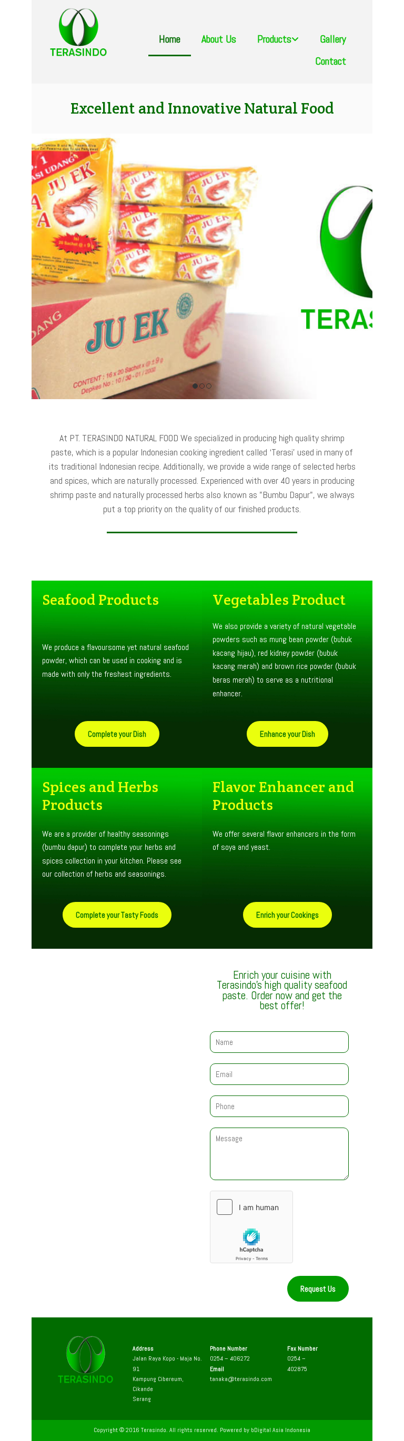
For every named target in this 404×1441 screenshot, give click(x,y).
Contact (330, 62)
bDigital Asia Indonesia (280, 1430)
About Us (218, 40)
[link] (278, 45)
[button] (117, 734)
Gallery (333, 40)
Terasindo (153, 1430)
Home (169, 40)
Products (274, 40)
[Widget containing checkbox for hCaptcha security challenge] (251, 1227)
